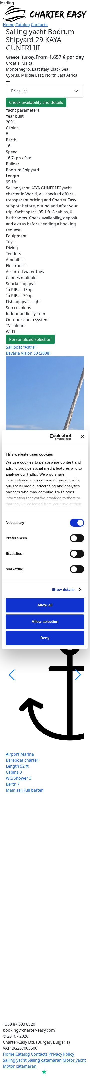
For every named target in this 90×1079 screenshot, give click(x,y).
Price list (19, 91)
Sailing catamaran (45, 1060)
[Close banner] (82, 437)
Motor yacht (74, 1060)
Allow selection (45, 621)
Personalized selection (30, 339)
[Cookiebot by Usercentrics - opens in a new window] (53, 437)
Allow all (45, 605)
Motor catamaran (19, 1066)
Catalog (23, 24)
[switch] (77, 538)
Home (8, 24)
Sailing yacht (15, 1060)
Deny (45, 638)
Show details (63, 589)
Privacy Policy (61, 1054)
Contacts (39, 24)
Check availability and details (36, 102)
